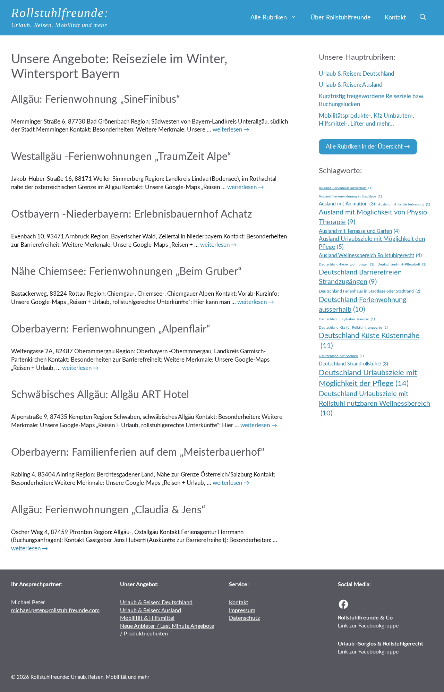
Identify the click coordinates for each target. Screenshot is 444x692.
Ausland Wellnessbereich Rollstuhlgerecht (370, 255)
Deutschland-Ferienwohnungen (346, 264)
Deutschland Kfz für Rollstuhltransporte (353, 327)
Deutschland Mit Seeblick (341, 356)
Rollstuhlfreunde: (60, 13)
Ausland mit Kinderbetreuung (404, 204)
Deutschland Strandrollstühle (353, 364)
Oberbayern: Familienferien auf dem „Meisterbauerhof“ (138, 452)
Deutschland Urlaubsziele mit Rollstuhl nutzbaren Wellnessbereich (374, 403)
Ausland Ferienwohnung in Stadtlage (350, 196)
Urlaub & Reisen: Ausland (351, 85)
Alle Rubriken (268, 18)
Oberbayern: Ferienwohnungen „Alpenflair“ (110, 329)
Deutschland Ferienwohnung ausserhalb (362, 304)
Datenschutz (244, 618)
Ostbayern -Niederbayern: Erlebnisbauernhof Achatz (131, 214)
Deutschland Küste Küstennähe (369, 340)
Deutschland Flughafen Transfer (347, 319)
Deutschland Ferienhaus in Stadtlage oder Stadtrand (369, 291)
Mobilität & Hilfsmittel (147, 618)
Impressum (242, 610)
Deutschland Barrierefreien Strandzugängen (360, 277)
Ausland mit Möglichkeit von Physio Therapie (373, 217)
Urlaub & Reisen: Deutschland (356, 74)
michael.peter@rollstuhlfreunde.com (55, 610)
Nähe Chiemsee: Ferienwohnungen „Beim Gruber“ (126, 272)
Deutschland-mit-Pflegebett (401, 264)
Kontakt (395, 18)
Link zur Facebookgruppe (368, 625)
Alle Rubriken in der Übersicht (364, 147)
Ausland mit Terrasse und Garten (359, 231)
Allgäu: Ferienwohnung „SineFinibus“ (95, 99)
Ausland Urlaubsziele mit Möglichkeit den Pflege (372, 243)
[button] (423, 17)
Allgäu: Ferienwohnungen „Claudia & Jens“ (108, 510)
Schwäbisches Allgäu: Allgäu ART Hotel (100, 395)
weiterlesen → (231, 130)
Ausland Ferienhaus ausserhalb (346, 188)
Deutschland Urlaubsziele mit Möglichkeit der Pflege (368, 378)
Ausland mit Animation (347, 204)
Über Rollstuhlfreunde (340, 18)
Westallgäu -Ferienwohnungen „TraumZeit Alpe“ (121, 157)
